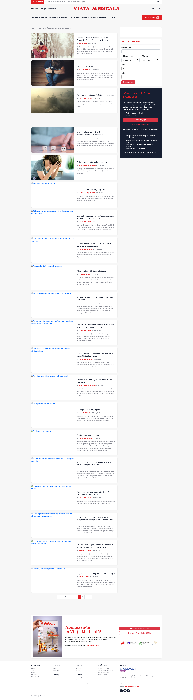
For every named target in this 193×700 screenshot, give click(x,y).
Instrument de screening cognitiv (91, 189)
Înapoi (60, 597)
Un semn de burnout (85, 66)
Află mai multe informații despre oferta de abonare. (140, 152)
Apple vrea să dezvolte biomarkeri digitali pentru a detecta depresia (94, 244)
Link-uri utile (102, 665)
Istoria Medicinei (58, 682)
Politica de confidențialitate (106, 670)
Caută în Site (129, 82)
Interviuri (34, 674)
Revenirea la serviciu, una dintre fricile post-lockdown (95, 381)
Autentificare (150, 18)
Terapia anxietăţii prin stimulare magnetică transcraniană (95, 298)
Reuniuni (78, 668)
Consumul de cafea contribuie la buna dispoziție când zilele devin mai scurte (92, 38)
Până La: (145, 56)
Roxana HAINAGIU (84, 274)
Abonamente (51, 9)
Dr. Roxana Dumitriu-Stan (87, 165)
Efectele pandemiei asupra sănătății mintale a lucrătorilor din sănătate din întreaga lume (96, 518)
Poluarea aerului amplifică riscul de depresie (95, 95)
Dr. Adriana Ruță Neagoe (87, 193)
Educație (93, 18)
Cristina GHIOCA (84, 577)
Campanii (56, 670)
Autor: (123, 65)
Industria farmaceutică (82, 678)
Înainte (88, 597)
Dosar (55, 668)
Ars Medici (56, 678)
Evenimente (63, 18)
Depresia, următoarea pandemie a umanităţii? (96, 573)
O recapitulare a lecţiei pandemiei (91, 409)
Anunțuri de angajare (39, 18)
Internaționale (35, 677)
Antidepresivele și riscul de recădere (92, 162)
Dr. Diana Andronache (86, 303)
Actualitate (53, 18)
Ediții (36, 9)
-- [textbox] (123, 68)
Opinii (33, 668)
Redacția (43, 9)
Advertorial (79, 682)
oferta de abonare (93, 645)
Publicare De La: (127, 56)
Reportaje (34, 672)
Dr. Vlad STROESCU (85, 69)
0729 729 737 (131, 684)
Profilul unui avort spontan (88, 435)
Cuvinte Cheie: (126, 47)
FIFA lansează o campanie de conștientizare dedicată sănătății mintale (95, 354)
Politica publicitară (103, 672)
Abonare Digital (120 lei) (140, 628)
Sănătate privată (81, 680)
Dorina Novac (83, 43)
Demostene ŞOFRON (85, 550)
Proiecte (84, 18)
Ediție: (123, 73)
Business (102, 18)
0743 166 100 (132, 682)
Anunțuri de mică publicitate (84, 684)
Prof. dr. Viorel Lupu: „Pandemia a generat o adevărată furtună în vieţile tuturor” (95, 546)
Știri (32, 9)
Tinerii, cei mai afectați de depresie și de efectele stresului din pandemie (93, 133)
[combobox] (140, 68)
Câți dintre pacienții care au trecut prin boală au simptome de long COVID (95, 217)
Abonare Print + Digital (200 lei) (140, 633)
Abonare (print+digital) (141, 124)
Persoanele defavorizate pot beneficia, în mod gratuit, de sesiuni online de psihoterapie (95, 326)
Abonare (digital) (141, 120)
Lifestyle (112, 18)
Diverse (78, 670)
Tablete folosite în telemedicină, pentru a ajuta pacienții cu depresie (94, 463)
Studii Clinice (57, 680)
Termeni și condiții (103, 668)
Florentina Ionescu (85, 98)
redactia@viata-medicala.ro (132, 686)
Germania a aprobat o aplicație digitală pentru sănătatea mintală (93, 493)
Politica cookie (102, 674)
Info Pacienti (75, 18)
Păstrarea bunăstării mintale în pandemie (94, 271)
